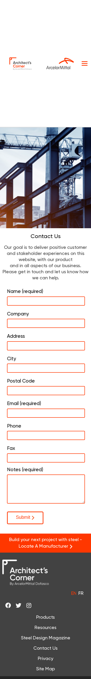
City (11, 358)
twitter (20, 605)
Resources (45, 627)
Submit (23, 517)
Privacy (45, 658)
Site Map (45, 668)
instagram (30, 605)
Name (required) (25, 291)
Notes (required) (25, 469)
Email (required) (24, 403)
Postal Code (21, 381)
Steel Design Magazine (45, 638)
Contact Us (45, 648)
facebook (10, 605)
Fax (11, 448)
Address (16, 336)
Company (18, 314)
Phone (14, 426)
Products (45, 617)
